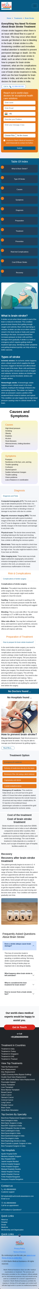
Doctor (3, 1225)
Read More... (7, 748)
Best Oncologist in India (10, 1138)
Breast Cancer (6, 1092)
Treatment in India (7, 1049)
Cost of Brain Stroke (19, 262)
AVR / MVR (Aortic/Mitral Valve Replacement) (18, 1079)
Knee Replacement (8, 1069)
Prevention (19, 241)
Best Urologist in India (9, 1120)
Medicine (4, 1227)
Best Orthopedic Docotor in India (13, 1128)
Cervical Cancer (7, 1100)
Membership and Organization (12, 1230)
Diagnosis (19, 210)
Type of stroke (19, 179)
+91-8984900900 (9, 1189)
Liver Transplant (7, 1087)
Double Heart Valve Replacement (13, 1077)
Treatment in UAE (7, 1056)
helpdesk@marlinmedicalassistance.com (18, 1196)
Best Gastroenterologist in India (12, 1136)
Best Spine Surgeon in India (11, 1123)
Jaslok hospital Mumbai (10, 1161)
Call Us (14, 86)
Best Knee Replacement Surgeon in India (16, 1118)
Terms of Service (19, 1252)
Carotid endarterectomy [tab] (12, 786)
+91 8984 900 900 (18, 86)
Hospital (4, 1222)
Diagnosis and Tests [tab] (10, 496)
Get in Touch (19, 1027)
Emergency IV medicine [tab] (13, 762)
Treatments (18, 18)
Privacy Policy (19, 1248)
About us (4, 1219)
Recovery (19, 273)
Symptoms (19, 200)
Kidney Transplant (8, 1085)
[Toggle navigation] (35, 6)
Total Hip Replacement (9, 1067)
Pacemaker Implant (8, 1082)
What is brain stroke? (20, 169)
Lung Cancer (6, 1102)
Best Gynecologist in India (10, 1133)
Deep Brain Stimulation (9, 1110)
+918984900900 (19, 1037)
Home (9, 18)
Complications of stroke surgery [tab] (14, 579)
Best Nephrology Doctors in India (13, 1141)
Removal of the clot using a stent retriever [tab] (19, 774)
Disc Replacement (8, 1072)
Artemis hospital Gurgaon (10, 1164)
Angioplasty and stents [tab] (12, 780)
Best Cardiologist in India (10, 1131)
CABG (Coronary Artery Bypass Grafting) (16, 1074)
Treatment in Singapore (10, 1054)
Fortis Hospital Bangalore (10, 1177)
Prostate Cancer (7, 1105)
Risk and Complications (19, 252)
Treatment (19, 231)
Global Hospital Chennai (10, 1172)
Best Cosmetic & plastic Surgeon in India (16, 1143)
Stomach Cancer (7, 1097)
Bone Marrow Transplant (10, 1090)
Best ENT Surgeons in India (11, 1126)
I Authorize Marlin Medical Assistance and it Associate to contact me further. (19, 141)
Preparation (19, 221)
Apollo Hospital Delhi (9, 1154)
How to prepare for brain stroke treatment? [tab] (18, 642)
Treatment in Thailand (9, 1059)
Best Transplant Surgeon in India (13, 1146)
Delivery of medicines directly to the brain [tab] (19, 768)
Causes (19, 189)
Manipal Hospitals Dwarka (11, 1169)
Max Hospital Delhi (8, 1159)
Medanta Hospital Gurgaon (11, 1156)
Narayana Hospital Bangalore (12, 1179)
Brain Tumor (5, 1107)
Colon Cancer (6, 1095)
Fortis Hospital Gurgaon (10, 1166)
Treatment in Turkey (8, 1051)
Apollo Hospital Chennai (10, 1174)
